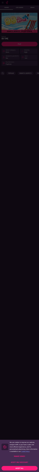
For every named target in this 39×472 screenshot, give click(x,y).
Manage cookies (19, 456)
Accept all (19, 468)
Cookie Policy (25, 451)
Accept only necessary (19, 462)
